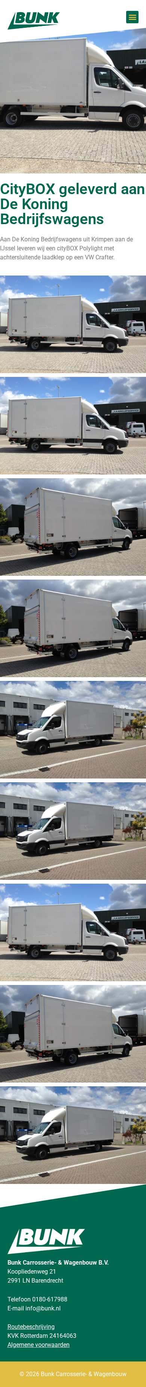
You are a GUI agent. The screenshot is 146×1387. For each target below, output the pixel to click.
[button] (132, 17)
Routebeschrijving (31, 1326)
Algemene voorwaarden (38, 1344)
